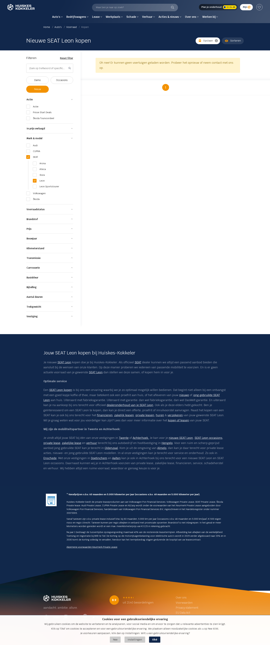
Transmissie (33, 258)
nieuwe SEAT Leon (181, 438)
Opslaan (208, 40)
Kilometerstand (35, 248)
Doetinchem (99, 458)
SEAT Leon (64, 362)
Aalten (116, 458)
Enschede (50, 458)
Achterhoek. (141, 438)
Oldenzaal (111, 448)
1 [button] (165, 87)
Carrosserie (33, 267)
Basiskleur (32, 277)
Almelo (161, 448)
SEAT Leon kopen (60, 390)
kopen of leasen (178, 420)
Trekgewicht (34, 306)
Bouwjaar (32, 238)
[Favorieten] (259, 7)
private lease (51, 443)
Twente (124, 438)
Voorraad (71, 27)
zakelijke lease (71, 443)
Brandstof (32, 219)
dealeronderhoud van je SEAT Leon (130, 405)
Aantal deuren (35, 296)
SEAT (138, 362)
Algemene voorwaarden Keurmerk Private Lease (92, 547)
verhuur (91, 443)
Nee (115, 639)
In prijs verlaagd (36, 128)
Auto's (58, 27)
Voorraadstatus (36, 209)
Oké (154, 639)
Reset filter (66, 58)
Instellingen (135, 639)
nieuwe (184, 395)
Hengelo (167, 443)
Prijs (29, 228)
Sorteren (235, 40)
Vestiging (32, 316)
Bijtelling (32, 287)
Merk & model (34, 138)
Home (47, 27)
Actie (30, 99)
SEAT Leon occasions (208, 438)
